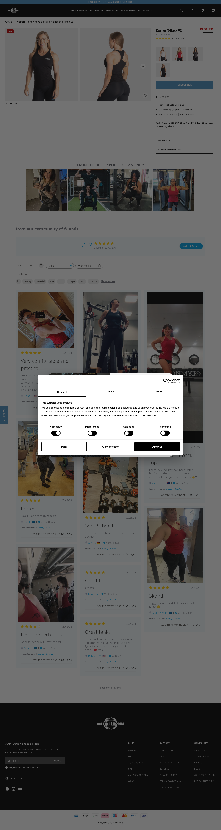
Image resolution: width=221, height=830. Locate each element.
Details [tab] (111, 391)
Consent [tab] (62, 392)
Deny (64, 446)
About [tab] (159, 391)
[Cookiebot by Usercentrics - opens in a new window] (165, 380)
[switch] (92, 433)
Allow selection (110, 446)
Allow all (157, 446)
